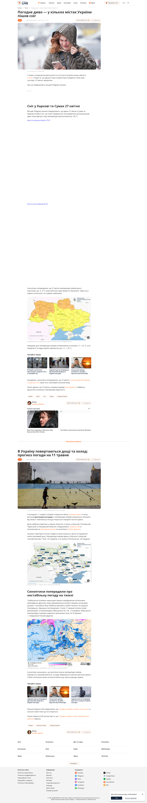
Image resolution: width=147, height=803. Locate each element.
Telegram (81, 776)
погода (31, 725)
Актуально (49, 742)
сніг (44, 396)
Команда (49, 785)
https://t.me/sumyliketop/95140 (37, 204)
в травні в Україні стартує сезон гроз (74, 709)
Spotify (108, 779)
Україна (42, 3)
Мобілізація (105, 749)
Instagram (81, 782)
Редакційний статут (24, 778)
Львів (75, 749)
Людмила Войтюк (38, 404)
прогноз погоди (41, 725)
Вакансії (49, 775)
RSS (107, 785)
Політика (104, 756)
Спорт (76, 3)
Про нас (49, 773)
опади (51, 396)
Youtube (80, 773)
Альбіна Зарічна (37, 733)
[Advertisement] (58, 96)
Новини (51, 3)
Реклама (49, 780)
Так (116, 798)
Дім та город (78, 742)
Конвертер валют (52, 791)
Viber (79, 779)
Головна (20, 8)
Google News (110, 776)
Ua (123, 3)
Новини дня (50, 756)
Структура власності (53, 783)
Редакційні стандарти (25, 780)
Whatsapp (81, 788)
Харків (30, 396)
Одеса (76, 756)
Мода (20, 756)
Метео (26, 8)
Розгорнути (73, 763)
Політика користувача (25, 773)
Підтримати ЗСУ (113, 3)
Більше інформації (131, 798)
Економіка (67, 3)
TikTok (108, 773)
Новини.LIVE (75, 527)
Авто (19, 742)
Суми (37, 396)
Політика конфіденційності (27, 775)
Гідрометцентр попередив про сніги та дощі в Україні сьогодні (81, 700)
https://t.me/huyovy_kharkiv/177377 (38, 120)
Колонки (83, 3)
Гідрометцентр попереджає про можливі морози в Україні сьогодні (59, 371)
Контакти (49, 778)
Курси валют (50, 788)
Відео (93, 3)
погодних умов (74, 514)
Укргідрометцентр (47, 529)
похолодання (70, 387)
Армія (59, 3)
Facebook (81, 785)
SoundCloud (110, 782)
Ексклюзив (22, 749)
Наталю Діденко (73, 529)
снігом (30, 78)
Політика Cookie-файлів (26, 783)
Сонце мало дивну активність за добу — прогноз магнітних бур (79, 371)
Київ (47, 749)
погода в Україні (62, 396)
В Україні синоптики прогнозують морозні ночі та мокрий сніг (36, 371)
